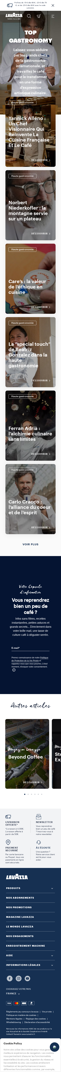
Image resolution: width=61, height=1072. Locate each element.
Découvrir (39, 160)
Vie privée (47, 1012)
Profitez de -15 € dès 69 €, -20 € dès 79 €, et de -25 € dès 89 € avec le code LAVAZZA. (30, 5)
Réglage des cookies (36, 1019)
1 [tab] (24, 794)
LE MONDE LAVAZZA (20, 926)
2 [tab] (28, 794)
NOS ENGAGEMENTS (20, 936)
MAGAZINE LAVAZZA (20, 917)
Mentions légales (14, 1019)
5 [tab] (38, 794)
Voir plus (30, 544)
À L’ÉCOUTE (43, 848)
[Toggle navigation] (52, 16)
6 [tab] (41, 794)
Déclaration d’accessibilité (37, 1022)
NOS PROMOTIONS (19, 907)
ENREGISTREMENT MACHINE (25, 946)
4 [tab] (35, 794)
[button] (53, 5)
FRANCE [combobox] (11, 993)
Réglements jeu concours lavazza (22, 1012)
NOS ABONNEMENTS (20, 898)
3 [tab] (31, 794)
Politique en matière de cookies (21, 1015)
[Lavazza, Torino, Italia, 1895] (14, 16)
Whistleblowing (13, 1022)
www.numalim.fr (28, 1034)
